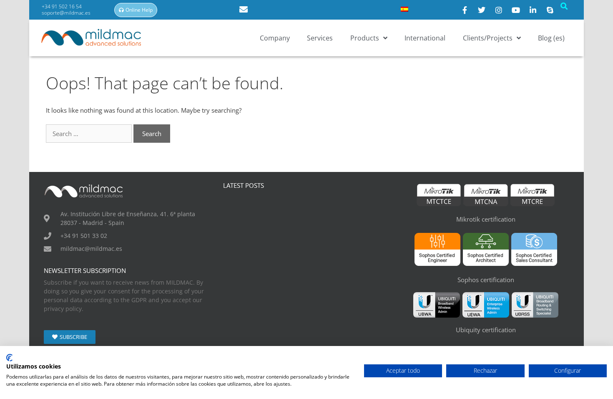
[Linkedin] (532, 10)
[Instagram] (498, 10)
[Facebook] (464, 10)
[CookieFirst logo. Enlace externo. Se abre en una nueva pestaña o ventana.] (9, 357)
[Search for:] (89, 133)
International (424, 38)
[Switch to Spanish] (404, 8)
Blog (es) (551, 38)
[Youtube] (515, 10)
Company (275, 38)
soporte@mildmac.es (66, 12)
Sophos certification (485, 279)
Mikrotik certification (485, 219)
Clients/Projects (488, 38)
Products (364, 38)
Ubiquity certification (486, 330)
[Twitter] (481, 10)
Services (320, 38)
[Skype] (550, 10)
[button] (564, 6)
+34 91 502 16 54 (62, 6)
